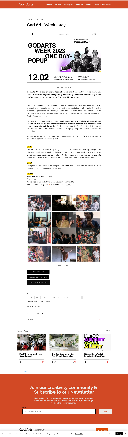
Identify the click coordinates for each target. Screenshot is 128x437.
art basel (86, 298)
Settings (110, 434)
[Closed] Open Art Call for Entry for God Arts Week (95, 355)
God (41, 301)
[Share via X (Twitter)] (33, 313)
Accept (119, 434)
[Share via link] (43, 313)
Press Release (32, 301)
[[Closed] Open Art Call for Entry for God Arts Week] (96, 342)
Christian (67, 298)
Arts (37, 298)
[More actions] (100, 19)
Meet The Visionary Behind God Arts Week (30, 355)
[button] (48, 4)
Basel (48, 301)
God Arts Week (56, 298)
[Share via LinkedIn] (38, 313)
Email (24, 407)
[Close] (125, 433)
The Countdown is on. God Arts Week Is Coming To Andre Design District (63, 355)
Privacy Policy (79, 434)
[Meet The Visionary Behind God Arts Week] (31, 342)
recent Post (76, 298)
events (30, 298)
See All (108, 330)
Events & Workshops (34, 306)
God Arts (26, 4)
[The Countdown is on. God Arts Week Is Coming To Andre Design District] (64, 342)
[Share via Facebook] (28, 313)
